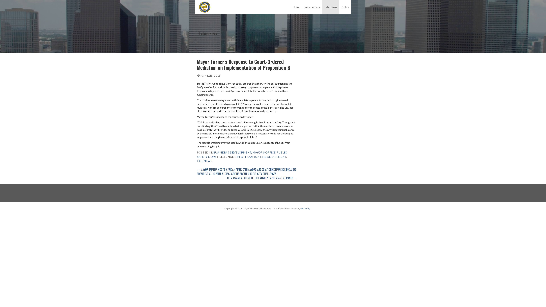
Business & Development (232, 152)
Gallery (345, 7)
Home (296, 7)
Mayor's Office (264, 152)
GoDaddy (305, 208)
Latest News (331, 7)
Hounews (204, 161)
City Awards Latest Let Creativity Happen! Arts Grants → (262, 178)
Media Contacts (312, 7)
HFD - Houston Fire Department (261, 156)
